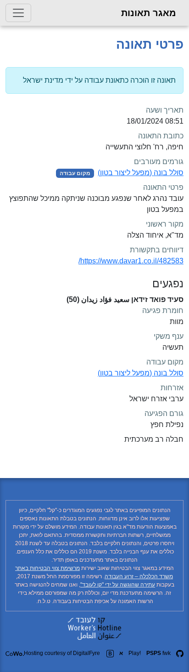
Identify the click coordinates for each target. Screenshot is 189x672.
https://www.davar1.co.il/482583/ (130, 261)
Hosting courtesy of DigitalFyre (62, 653)
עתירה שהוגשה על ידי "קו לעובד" (117, 584)
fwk (158, 653)
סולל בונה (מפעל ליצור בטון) (140, 173)
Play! (134, 653)
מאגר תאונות (148, 13)
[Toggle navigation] (18, 13)
